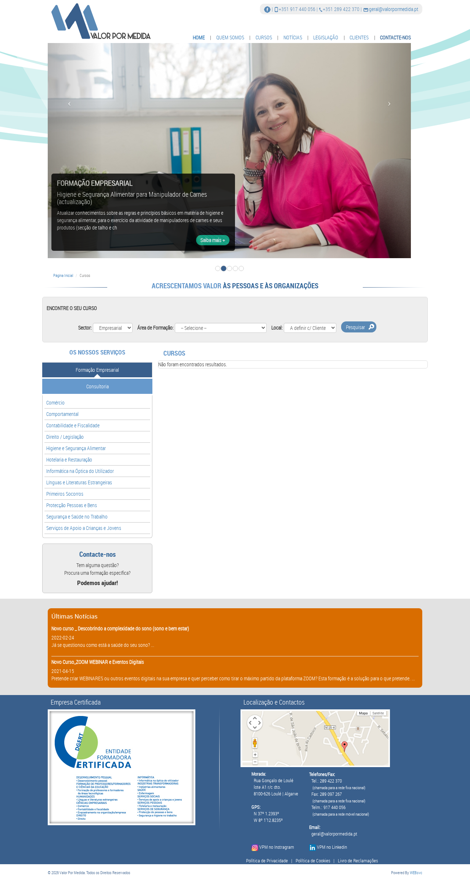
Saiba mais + (212, 239)
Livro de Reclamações (358, 861)
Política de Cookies (313, 861)
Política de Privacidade (267, 861)
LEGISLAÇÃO (325, 37)
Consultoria (97, 386)
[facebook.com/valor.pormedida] (267, 9)
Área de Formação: (155, 327)
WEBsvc (416, 872)
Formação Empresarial (97, 369)
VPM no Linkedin (332, 847)
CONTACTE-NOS (395, 37)
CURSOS (264, 37)
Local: (277, 327)
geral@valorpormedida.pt (393, 9)
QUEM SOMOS (230, 37)
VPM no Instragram (276, 847)
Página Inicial (63, 275)
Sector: (85, 327)
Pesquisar (355, 327)
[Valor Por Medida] (100, 20)
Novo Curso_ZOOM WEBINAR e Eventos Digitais (97, 661)
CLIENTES (359, 37)
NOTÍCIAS (292, 37)
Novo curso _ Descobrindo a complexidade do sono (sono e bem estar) (120, 628)
